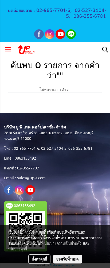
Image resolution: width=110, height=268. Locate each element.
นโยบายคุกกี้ (17, 248)
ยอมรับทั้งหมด (67, 259)
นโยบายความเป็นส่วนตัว (62, 243)
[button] (103, 49)
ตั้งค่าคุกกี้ (39, 259)
